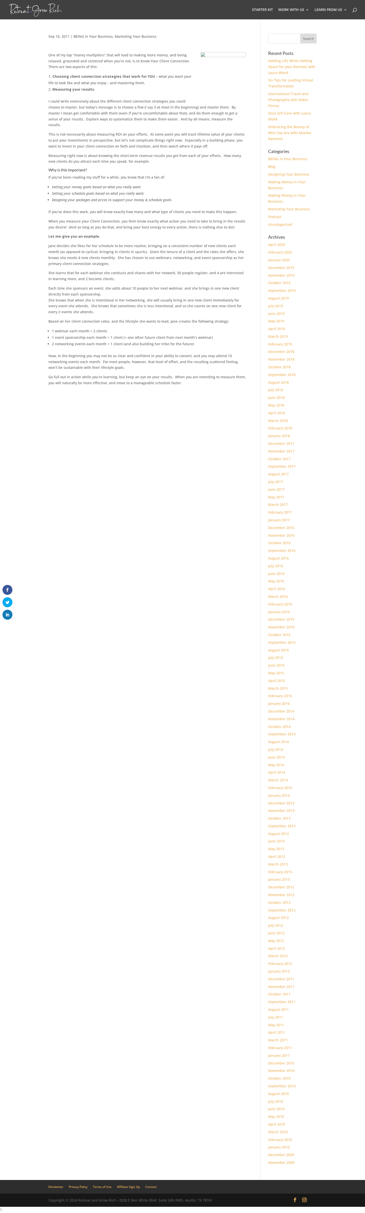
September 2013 (281, 826)
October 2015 (279, 634)
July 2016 (275, 566)
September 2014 (281, 734)
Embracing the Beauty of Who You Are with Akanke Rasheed (289, 132)
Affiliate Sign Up (128, 1187)
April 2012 (276, 948)
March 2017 (278, 504)
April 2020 (276, 244)
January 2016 (279, 611)
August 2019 (278, 298)
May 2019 (276, 321)
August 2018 (278, 382)
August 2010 (278, 1093)
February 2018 (280, 428)
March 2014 (278, 780)
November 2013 (281, 810)
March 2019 (278, 336)
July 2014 (275, 749)
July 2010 (275, 1101)
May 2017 (276, 497)
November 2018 (281, 359)
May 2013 (276, 848)
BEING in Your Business (93, 36)
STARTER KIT (262, 10)
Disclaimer (55, 1187)
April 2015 (276, 680)
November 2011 (281, 986)
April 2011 (276, 1032)
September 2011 (281, 1001)
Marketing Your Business (135, 36)
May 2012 (276, 940)
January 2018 (279, 435)
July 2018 (275, 389)
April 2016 (276, 588)
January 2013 (279, 879)
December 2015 (281, 619)
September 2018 (281, 374)
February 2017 (280, 512)
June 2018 (276, 397)
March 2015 (278, 688)
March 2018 (278, 420)
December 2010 (281, 1063)
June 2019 (276, 313)
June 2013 (276, 841)
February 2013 (280, 872)
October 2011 (279, 994)
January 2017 (279, 520)
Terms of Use (102, 1187)
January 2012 (279, 971)
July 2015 (275, 657)
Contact (151, 1187)
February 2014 (280, 787)
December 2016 (281, 527)
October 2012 (279, 902)
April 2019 (276, 328)
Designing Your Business (288, 174)
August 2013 (278, 833)
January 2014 (279, 795)
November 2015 (281, 627)
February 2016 (280, 604)
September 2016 (281, 550)
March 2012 (278, 955)
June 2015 (276, 665)
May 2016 (276, 581)
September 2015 (281, 642)
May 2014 (276, 764)
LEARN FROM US (328, 10)
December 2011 (281, 979)
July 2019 (275, 305)
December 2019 (281, 267)
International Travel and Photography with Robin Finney (288, 99)
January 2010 (279, 1147)
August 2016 (278, 558)
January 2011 (279, 1055)
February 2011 (280, 1047)
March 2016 (278, 596)
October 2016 (279, 542)
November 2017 (281, 451)
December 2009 (281, 1154)
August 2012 (278, 917)
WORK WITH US (291, 10)
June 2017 (276, 489)
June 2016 (276, 573)
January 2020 (279, 260)
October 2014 (279, 726)
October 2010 (279, 1078)
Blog (271, 166)
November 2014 (281, 719)
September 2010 (281, 1086)
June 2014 (276, 757)
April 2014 (276, 772)
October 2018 (279, 367)
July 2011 (275, 1017)
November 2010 (281, 1070)
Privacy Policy (78, 1187)
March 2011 (278, 1040)
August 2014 (278, 741)
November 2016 (281, 535)
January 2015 (279, 703)
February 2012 (280, 963)
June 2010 (276, 1108)
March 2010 (278, 1132)
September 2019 (281, 290)
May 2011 (276, 1025)
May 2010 (276, 1116)
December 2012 (281, 887)
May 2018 (276, 405)
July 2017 (275, 481)
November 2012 (281, 894)
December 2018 (281, 351)
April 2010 (276, 1124)
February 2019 (280, 344)
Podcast (274, 216)
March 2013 (278, 864)
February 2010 (280, 1139)
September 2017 (281, 466)
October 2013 (279, 818)
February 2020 (280, 252)
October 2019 (279, 282)
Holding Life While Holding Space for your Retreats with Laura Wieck (291, 66)
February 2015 (280, 695)
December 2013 (281, 803)
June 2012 (276, 933)
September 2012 (281, 910)
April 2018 (276, 413)
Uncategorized (280, 224)
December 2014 (281, 711)
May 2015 (276, 673)
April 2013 (276, 856)
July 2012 (275, 925)
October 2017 (279, 458)
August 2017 (278, 474)
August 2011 (278, 1009)
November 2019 (281, 275)
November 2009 (281, 1162)
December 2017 (281, 443)
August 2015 (278, 650)
